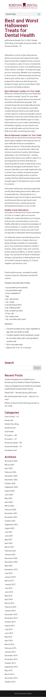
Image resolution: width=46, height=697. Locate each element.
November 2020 (11, 562)
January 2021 (10, 555)
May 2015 (8, 637)
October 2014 (10, 663)
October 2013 (10, 682)
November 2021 (11, 517)
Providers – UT (11, 439)
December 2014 (11, 656)
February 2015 (10, 648)
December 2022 (11, 476)
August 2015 (10, 626)
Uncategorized (11, 450)
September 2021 (11, 525)
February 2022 (10, 510)
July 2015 (8, 629)
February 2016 (10, 607)
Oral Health (18, 43)
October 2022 (10, 483)
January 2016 (10, 611)
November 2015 (11, 618)
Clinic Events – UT (12, 417)
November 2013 (11, 678)
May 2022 (8, 498)
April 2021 (9, 543)
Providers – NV (11, 435)
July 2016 (8, 588)
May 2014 (8, 670)
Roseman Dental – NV (13, 443)
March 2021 (9, 547)
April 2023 (9, 468)
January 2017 (10, 584)
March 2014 (9, 674)
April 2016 (9, 599)
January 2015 (10, 652)
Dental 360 (9, 420)
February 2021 (10, 551)
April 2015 (9, 641)
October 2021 (10, 521)
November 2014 (11, 659)
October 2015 (10, 622)
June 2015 (9, 633)
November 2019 (11, 569)
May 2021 (8, 540)
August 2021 (10, 528)
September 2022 (11, 487)
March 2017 (9, 581)
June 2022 (9, 495)
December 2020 (11, 558)
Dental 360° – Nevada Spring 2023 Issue (21, 393)
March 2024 (9, 465)
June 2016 (9, 592)
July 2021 (8, 532)
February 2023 (10, 472)
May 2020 (8, 566)
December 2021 (11, 513)
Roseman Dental (13, 40)
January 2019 (10, 577)
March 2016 (9, 603)
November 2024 (11, 461)
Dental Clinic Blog (12, 424)
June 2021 (9, 536)
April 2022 (9, 502)
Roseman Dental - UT (13, 46)
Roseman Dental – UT (13, 446)
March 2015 (9, 644)
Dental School (10, 428)
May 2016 (8, 596)
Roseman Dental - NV (32, 43)
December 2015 (11, 614)
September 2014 (11, 667)
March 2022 (9, 506)
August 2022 (10, 491)
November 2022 (11, 480)
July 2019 (8, 573)
